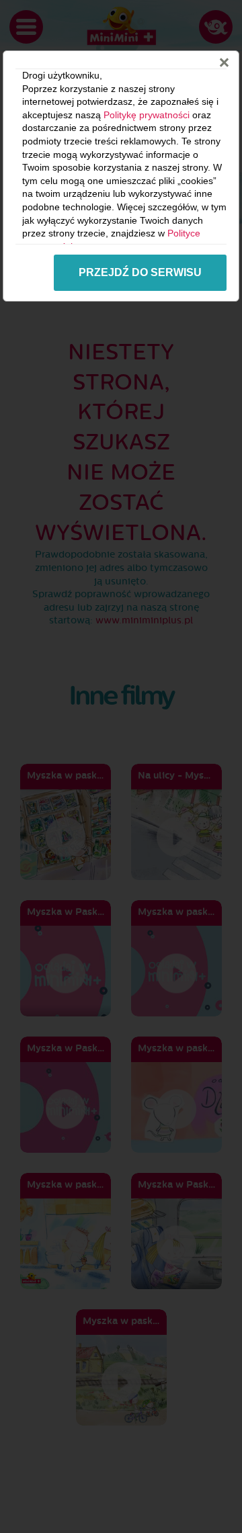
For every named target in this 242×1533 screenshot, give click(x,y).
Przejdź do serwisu (140, 272)
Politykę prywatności (147, 115)
